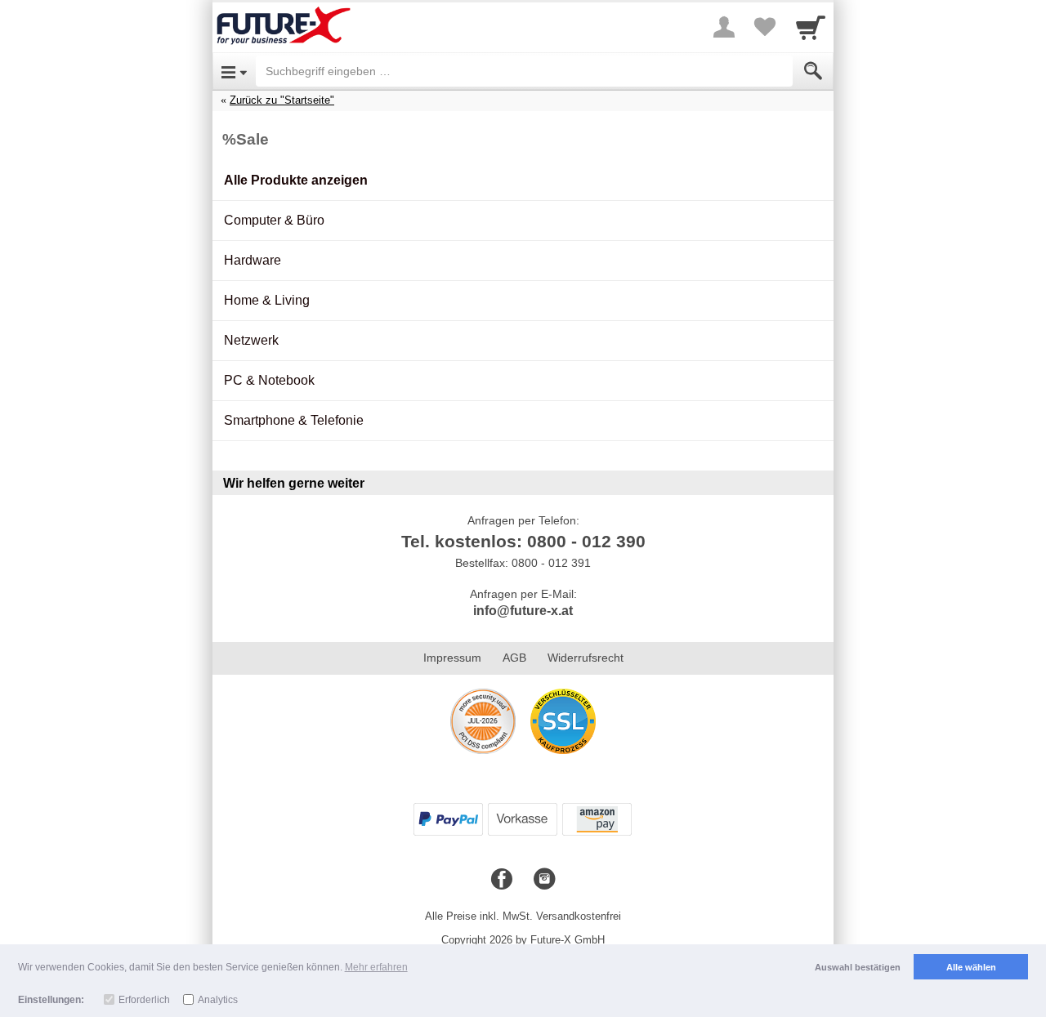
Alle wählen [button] (971, 967)
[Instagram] (544, 880)
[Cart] (811, 27)
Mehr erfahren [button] (376, 967)
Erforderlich (144, 1000)
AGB (514, 657)
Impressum (452, 657)
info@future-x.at (523, 611)
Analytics (218, 1000)
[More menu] (724, 27)
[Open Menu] (234, 71)
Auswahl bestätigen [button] (858, 967)
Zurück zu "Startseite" (282, 100)
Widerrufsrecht (586, 657)
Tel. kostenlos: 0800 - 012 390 (523, 541)
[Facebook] (502, 880)
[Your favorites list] (765, 27)
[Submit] (813, 71)
